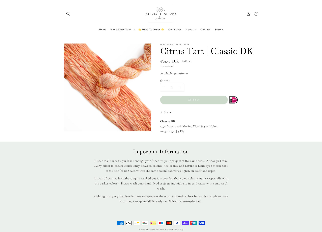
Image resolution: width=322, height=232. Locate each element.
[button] (68, 14)
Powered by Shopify (174, 229)
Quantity (165, 80)
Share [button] (167, 112)
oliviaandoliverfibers (155, 229)
